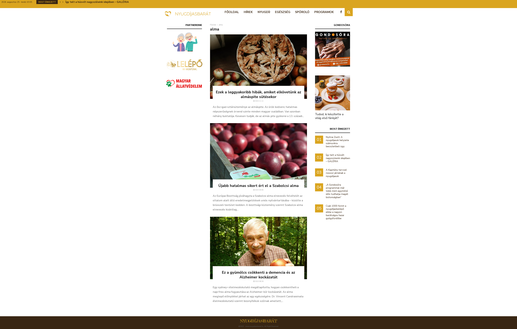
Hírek (248, 12)
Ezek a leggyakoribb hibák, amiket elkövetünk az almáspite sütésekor (258, 94)
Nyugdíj (264, 12)
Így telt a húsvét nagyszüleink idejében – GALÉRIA (338, 158)
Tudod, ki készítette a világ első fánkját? (329, 116)
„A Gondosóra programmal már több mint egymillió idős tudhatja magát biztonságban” (337, 191)
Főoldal (232, 12)
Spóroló (302, 12)
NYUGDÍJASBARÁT (258, 321)
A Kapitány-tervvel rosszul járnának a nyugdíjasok (96, 2)
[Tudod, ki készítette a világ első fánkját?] (332, 92)
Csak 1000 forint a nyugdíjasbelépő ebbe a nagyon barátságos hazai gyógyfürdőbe (336, 212)
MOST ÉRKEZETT (340, 128)
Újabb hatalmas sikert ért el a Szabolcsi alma (258, 185)
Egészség (282, 12)
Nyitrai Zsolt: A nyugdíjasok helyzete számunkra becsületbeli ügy (337, 141)
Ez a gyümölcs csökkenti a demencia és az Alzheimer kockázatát (258, 275)
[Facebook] (341, 12)
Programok (324, 12)
